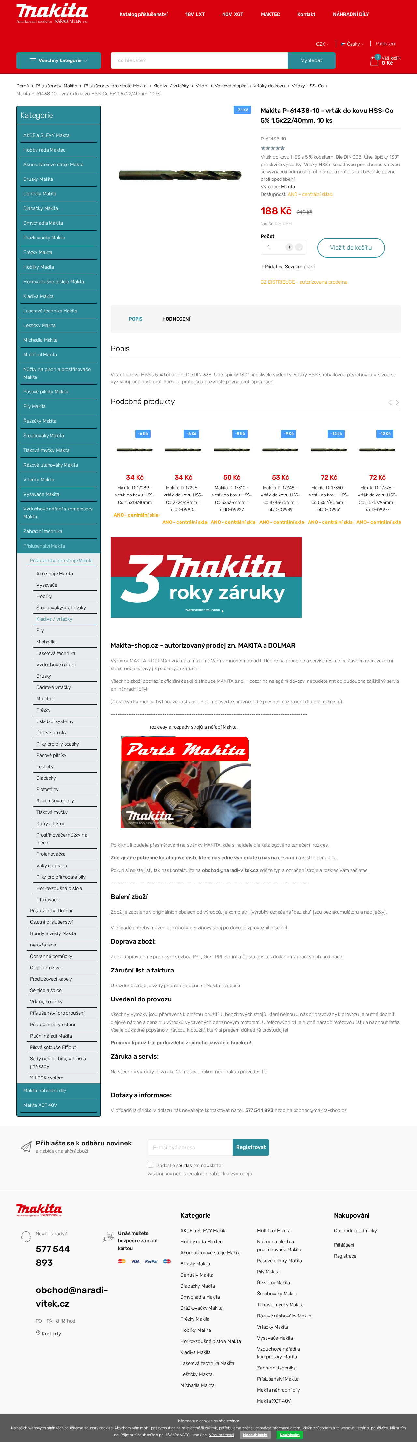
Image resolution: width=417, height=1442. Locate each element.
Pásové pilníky (51, 755)
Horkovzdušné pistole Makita (53, 281)
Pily (40, 630)
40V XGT (232, 14)
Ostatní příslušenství (51, 922)
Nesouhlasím (255, 1435)
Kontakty (51, 1334)
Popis (136, 319)
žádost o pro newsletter (190, 1165)
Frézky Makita (37, 252)
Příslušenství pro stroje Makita (115, 86)
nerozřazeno (43, 945)
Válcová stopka (231, 86)
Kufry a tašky (50, 824)
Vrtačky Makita (38, 480)
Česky (353, 44)
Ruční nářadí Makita (51, 1036)
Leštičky (45, 767)
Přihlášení (386, 43)
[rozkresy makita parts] (186, 782)
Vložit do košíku (351, 247)
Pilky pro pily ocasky (57, 744)
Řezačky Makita (39, 421)
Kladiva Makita (38, 296)
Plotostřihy (47, 789)
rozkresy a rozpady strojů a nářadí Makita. (194, 727)
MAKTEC (270, 14)
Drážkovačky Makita (44, 238)
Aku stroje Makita (54, 573)
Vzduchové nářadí (56, 665)
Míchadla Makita (40, 340)
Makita (288, 187)
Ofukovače (47, 900)
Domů (22, 86)
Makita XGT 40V (40, 1105)
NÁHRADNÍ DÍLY (351, 14)
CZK (321, 44)
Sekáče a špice (46, 990)
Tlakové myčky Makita (46, 450)
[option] (134, 473)
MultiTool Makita (40, 355)
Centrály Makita (39, 194)
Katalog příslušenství (144, 14)
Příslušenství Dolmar (51, 911)
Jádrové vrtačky (53, 687)
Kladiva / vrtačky (171, 86)
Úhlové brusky (51, 732)
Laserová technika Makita (50, 311)
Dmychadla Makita (43, 223)
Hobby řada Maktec (44, 150)
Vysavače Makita (41, 494)
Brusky (43, 676)
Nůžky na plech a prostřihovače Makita (57, 373)
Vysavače (46, 585)
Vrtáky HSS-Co (308, 86)
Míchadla (46, 642)
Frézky (43, 710)
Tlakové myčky (52, 812)
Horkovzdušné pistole (59, 888)
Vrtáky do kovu (269, 86)
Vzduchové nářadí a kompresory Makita (58, 513)
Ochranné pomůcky (51, 956)
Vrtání (202, 86)
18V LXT (195, 14)
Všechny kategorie (60, 60)
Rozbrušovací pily (55, 801)
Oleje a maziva (45, 968)
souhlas (184, 1165)
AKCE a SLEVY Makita (46, 135)
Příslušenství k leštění (52, 1024)
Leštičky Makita (39, 325)
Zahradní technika (42, 531)
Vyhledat (311, 60)
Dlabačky (46, 778)
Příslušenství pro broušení (57, 1013)
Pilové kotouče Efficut (53, 1047)
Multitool (45, 699)
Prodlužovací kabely (51, 979)
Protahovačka (50, 854)
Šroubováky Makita (43, 436)
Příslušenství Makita (56, 86)
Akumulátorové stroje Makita (53, 164)
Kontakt (306, 14)
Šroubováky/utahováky (61, 608)
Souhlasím (290, 1435)
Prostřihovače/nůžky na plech (61, 839)
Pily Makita (34, 406)
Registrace (345, 1256)
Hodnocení (176, 319)
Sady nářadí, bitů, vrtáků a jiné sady (58, 1062)
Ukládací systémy (55, 721)
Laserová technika (55, 653)
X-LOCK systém (46, 1078)
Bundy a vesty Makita (53, 933)
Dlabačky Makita (40, 208)
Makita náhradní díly (44, 1090)
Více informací (221, 1435)
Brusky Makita (38, 179)
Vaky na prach (51, 865)
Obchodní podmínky (355, 1231)
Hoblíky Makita (38, 267)
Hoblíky (44, 596)
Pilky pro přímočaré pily (60, 877)
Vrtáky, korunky (46, 1002)
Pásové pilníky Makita (45, 392)
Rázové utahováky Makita (50, 465)
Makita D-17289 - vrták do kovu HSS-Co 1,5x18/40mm (135, 495)
